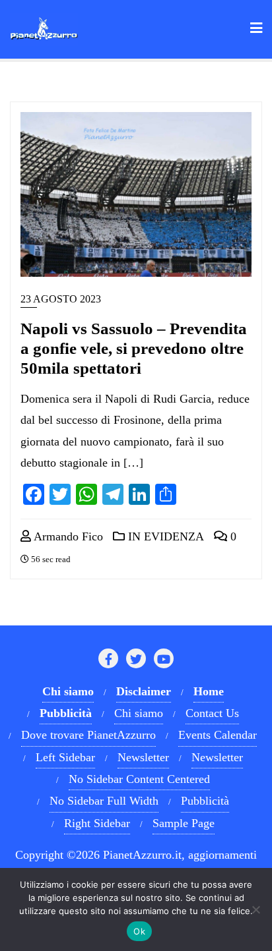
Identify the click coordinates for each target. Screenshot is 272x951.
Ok (139, 931)
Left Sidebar (65, 757)
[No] (255, 909)
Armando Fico (67, 536)
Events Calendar (217, 734)
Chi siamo (138, 713)
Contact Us (212, 713)
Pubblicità (205, 800)
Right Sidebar (97, 823)
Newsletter (143, 757)
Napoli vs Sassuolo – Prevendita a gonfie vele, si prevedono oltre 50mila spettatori (133, 348)
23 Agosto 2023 (60, 298)
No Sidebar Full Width (104, 800)
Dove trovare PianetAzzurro (88, 734)
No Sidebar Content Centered (139, 779)
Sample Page (184, 823)
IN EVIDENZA (164, 536)
